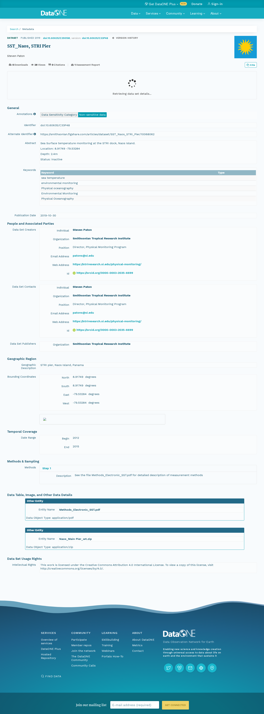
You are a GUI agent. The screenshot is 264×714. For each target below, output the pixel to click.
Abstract (30, 143)
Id (68, 273)
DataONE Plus (51, 649)
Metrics (137, 645)
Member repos (81, 645)
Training (107, 645)
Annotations (25, 114)
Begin (65, 438)
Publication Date (25, 215)
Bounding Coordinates (21, 376)
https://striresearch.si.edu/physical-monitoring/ (107, 264)
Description (63, 475)
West (66, 403)
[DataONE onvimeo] (179, 667)
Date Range (28, 437)
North (65, 377)
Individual (63, 230)
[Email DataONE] (190, 667)
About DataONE (143, 639)
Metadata (28, 29)
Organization (61, 239)
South (65, 386)
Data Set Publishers (23, 343)
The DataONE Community (80, 658)
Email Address (60, 256)
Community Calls (83, 665)
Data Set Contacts (24, 286)
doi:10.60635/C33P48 (95, 38)
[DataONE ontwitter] (168, 667)
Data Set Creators (24, 229)
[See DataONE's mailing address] (212, 667)
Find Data (53, 676)
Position (64, 247)
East (66, 394)
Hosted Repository (48, 656)
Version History (127, 38)
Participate (79, 639)
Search (14, 29)
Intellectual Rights (24, 564)
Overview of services (49, 641)
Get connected (175, 705)
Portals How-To (112, 656)
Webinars (108, 650)
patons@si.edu (83, 255)
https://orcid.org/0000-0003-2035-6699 (105, 273)
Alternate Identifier (20, 134)
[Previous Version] (113, 38)
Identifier (30, 125)
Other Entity (35, 501)
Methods (30, 467)
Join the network (83, 650)
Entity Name (47, 509)
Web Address (60, 265)
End (66, 447)
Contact (138, 650)
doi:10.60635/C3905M (56, 38)
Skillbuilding (110, 639)
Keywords (29, 170)
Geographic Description (28, 366)
